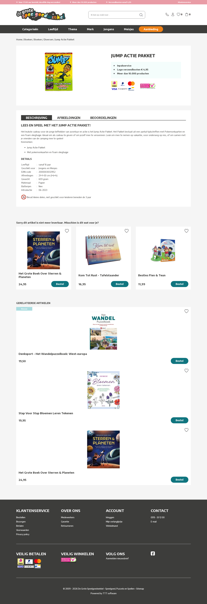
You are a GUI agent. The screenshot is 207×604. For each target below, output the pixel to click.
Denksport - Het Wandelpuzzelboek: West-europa (53, 353)
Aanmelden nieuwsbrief (117, 558)
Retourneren (67, 526)
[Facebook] (153, 554)
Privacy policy (22, 534)
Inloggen (110, 517)
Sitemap (140, 588)
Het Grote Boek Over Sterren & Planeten (40, 275)
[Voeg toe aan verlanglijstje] (67, 231)
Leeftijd (53, 29)
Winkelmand (112, 526)
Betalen (20, 526)
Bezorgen (21, 521)
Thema (72, 29)
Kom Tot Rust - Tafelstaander (98, 275)
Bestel (60, 284)
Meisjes (129, 29)
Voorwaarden (22, 530)
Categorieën (30, 29)
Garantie (65, 521)
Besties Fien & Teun (151, 275)
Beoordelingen (103, 118)
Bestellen (20, 517)
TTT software (110, 593)
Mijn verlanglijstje (114, 521)
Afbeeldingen (68, 118)
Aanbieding (151, 29)
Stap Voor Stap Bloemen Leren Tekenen (46, 413)
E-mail (154, 521)
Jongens (109, 29)
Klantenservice (184, 2)
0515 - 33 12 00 (158, 517)
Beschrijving (36, 118)
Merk (90, 29)
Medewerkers (67, 517)
